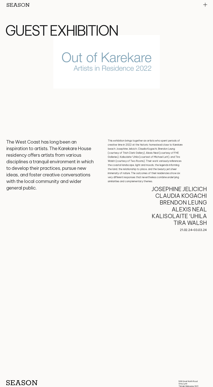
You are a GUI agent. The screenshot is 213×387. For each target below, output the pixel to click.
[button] (205, 4)
